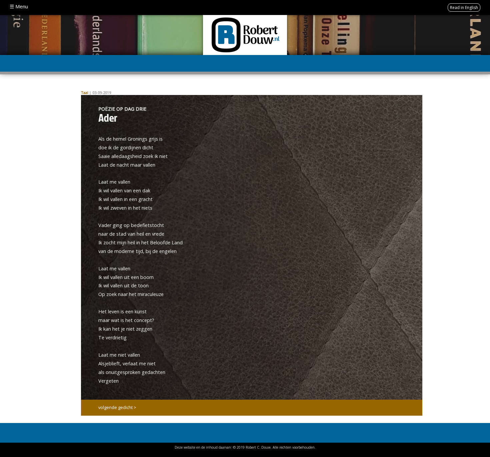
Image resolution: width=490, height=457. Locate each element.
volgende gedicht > (117, 407)
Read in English (464, 7)
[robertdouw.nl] (245, 34)
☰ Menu (19, 6)
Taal (84, 92)
